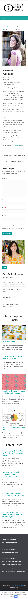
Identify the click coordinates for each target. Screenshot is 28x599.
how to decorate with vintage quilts (11, 564)
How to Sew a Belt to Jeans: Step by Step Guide (12, 357)
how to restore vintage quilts (9, 568)
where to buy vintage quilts (9, 539)
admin (5, 77)
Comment (5, 178)
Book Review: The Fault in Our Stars (12, 289)
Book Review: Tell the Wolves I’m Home (15, 156)
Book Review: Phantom (13, 274)
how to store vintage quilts (9, 549)
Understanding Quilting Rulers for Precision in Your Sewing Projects (13, 453)
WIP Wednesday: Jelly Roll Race (15, 161)
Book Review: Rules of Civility (10, 304)
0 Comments (20, 77)
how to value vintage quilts (9, 558)
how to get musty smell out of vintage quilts (13, 571)
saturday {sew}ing (8, 341)
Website (4, 215)
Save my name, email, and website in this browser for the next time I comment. (14, 227)
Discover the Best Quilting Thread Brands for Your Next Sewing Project (12, 514)
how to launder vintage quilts (9, 542)
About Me (6, 79)
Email (4, 207)
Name (4, 200)
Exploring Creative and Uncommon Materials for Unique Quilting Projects (11, 474)
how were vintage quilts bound (10, 552)
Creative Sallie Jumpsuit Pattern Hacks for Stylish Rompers (13, 392)
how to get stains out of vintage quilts (12, 561)
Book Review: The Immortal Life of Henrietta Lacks (12, 296)
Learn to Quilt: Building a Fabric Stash (13, 428)
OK (16, 596)
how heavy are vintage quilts (9, 545)
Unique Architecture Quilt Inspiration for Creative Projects (13, 494)
